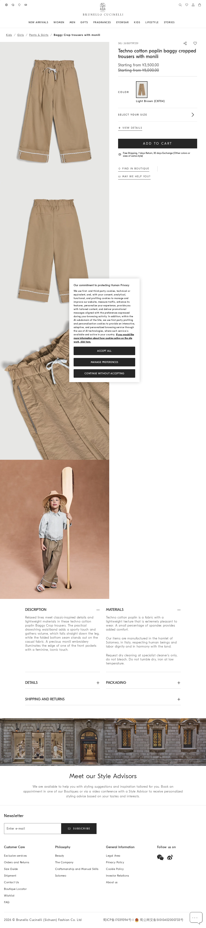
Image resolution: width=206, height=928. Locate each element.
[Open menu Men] (76, 22)
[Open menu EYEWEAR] (130, 22)
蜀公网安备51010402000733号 (161, 920)
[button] (54, 111)
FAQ (6, 902)
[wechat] (160, 857)
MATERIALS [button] (115, 610)
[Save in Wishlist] (195, 43)
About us (112, 882)
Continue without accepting (104, 373)
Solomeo (60, 875)
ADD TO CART (157, 143)
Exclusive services (15, 855)
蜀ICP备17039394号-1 (119, 920)
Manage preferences (104, 362)
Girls (20, 35)
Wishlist (9, 895)
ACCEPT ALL (104, 350)
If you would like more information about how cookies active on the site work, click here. (104, 338)
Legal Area (113, 855)
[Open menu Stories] (176, 22)
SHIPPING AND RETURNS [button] (45, 699)
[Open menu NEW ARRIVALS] (49, 22)
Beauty (59, 855)
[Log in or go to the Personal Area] (193, 4)
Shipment (10, 875)
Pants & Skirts (38, 35)
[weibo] (170, 857)
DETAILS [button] (31, 683)
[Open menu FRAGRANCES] (112, 22)
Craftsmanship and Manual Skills (77, 869)
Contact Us (11, 882)
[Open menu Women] (65, 22)
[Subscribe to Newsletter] (25, 4)
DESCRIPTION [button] (35, 610)
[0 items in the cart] (199, 4)
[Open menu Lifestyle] (160, 22)
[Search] (180, 4)
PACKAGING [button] (116, 683)
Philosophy (62, 847)
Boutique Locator (15, 889)
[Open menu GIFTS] (89, 22)
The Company (64, 862)
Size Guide (11, 869)
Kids (9, 35)
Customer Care (14, 847)
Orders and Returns (16, 862)
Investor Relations (117, 875)
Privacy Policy (115, 862)
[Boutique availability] (19, 4)
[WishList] (186, 4)
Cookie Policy (115, 869)
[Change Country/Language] (6, 4)
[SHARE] (183, 43)
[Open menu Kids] (141, 22)
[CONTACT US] (12, 4)
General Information (120, 847)
